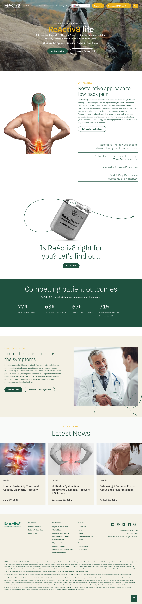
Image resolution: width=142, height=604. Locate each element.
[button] (80, 6)
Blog (67, 6)
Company (60, 6)
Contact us (98, 6)
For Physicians (56, 523)
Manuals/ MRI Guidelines (118, 6)
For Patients (28, 6)
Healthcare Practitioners (45, 6)
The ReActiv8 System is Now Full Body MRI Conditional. (71, 43)
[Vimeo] (123, 524)
